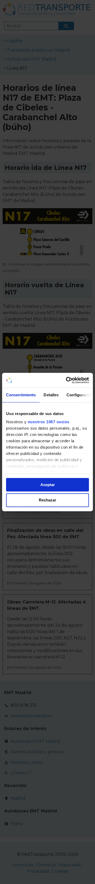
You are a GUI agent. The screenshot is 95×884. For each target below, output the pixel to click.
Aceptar (47, 484)
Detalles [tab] (51, 395)
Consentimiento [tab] (21, 395)
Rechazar (47, 500)
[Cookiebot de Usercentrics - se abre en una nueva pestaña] (67, 380)
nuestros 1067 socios (48, 422)
